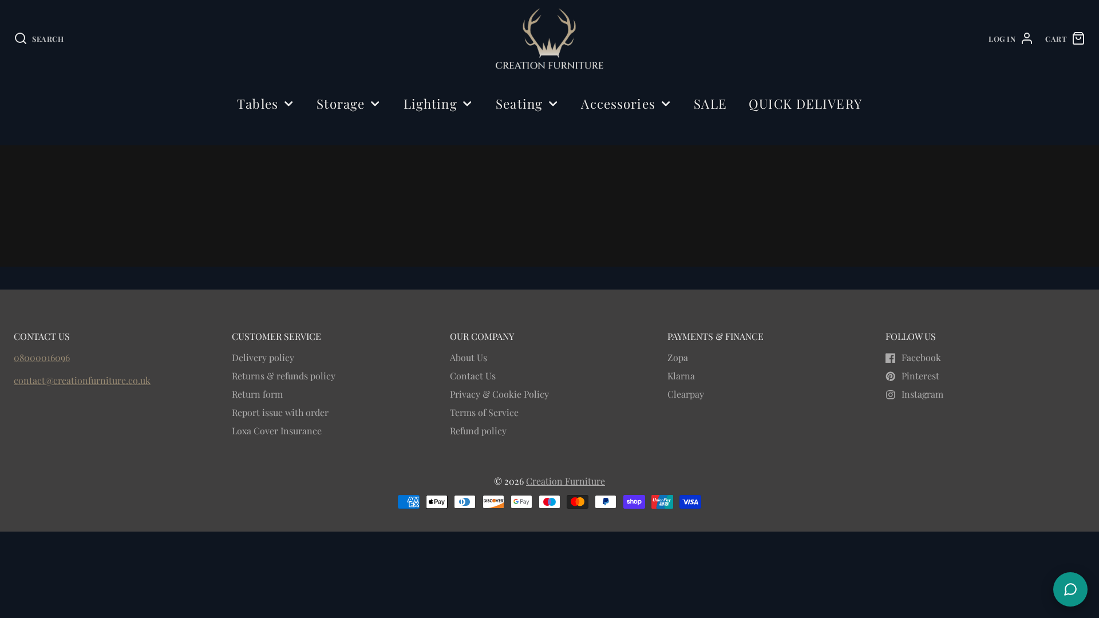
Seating (519, 103)
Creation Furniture (565, 481)
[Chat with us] (1070, 589)
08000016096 (42, 357)
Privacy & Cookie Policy (499, 394)
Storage (341, 103)
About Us (468, 357)
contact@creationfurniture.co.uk (82, 380)
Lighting (430, 103)
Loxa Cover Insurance (277, 431)
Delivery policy (263, 357)
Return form (257, 394)
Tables (257, 103)
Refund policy (478, 431)
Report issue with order (280, 412)
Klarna (681, 376)
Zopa (677, 357)
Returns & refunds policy (283, 376)
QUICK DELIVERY (805, 103)
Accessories (618, 103)
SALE (710, 103)
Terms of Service (484, 412)
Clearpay (685, 394)
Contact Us (473, 376)
